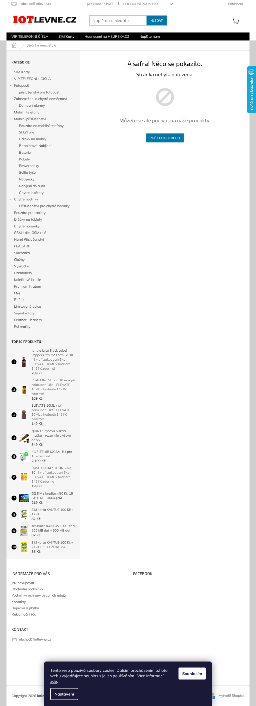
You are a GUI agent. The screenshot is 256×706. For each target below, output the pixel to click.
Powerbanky (29, 165)
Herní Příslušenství (29, 239)
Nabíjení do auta (32, 186)
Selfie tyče (27, 172)
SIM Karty (22, 72)
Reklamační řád (24, 614)
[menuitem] (29, 36)
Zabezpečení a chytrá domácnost (40, 98)
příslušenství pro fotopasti (39, 92)
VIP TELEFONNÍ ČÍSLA (32, 78)
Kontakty (19, 602)
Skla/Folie (26, 132)
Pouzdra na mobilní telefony (41, 125)
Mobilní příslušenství (30, 119)
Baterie (25, 152)
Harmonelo (23, 273)
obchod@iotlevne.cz (35, 639)
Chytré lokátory (31, 192)
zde (53, 681)
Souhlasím (192, 673)
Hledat (156, 20)
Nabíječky (26, 179)
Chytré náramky (27, 226)
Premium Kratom (27, 286)
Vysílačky (21, 266)
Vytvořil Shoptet (231, 695)
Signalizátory (24, 313)
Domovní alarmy (32, 105)
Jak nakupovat (100, 4)
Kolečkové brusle (27, 279)
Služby (19, 259)
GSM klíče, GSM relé (30, 232)
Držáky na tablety (28, 219)
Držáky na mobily (32, 139)
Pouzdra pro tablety (30, 212)
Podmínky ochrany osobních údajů (39, 595)
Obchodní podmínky (141, 4)
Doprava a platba (25, 608)
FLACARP (22, 246)
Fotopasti (21, 85)
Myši (17, 293)
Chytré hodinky (26, 199)
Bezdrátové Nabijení (35, 145)
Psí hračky (22, 326)
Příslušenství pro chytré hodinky (44, 206)
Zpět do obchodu (165, 138)
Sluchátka (22, 253)
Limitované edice (27, 306)
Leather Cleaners (28, 320)
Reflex (19, 299)
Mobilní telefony (26, 112)
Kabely (24, 159)
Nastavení (64, 694)
